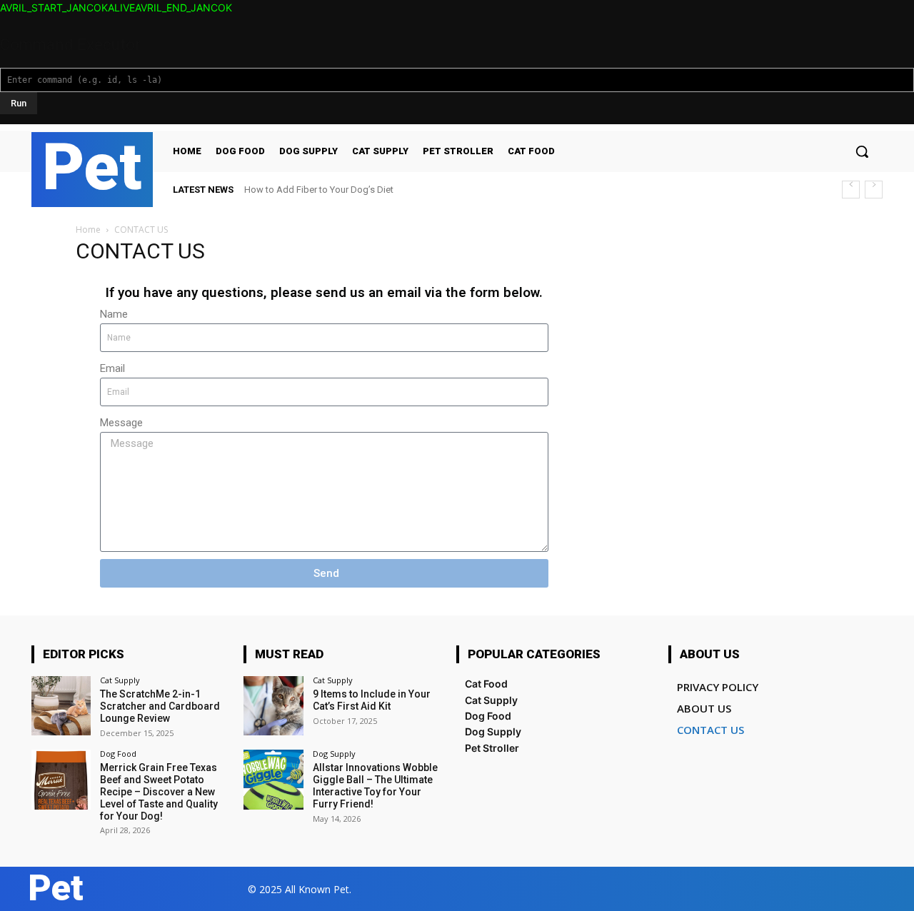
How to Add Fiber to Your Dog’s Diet (318, 189)
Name (114, 314)
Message (121, 422)
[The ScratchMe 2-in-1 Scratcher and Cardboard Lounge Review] (61, 705)
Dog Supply (334, 754)
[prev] (851, 189)
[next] (874, 189)
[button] (862, 151)
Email (112, 368)
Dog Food (118, 754)
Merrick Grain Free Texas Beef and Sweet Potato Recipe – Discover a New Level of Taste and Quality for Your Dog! (159, 791)
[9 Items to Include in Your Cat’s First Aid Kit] (273, 705)
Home (88, 229)
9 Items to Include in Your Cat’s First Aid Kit (372, 700)
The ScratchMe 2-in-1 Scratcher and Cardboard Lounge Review (160, 706)
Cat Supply (120, 680)
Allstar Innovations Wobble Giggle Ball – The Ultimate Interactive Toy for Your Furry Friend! (375, 785)
